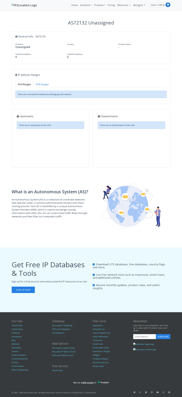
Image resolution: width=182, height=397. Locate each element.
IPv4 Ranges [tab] (24, 84)
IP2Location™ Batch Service (64, 351)
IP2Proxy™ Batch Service (62, 355)
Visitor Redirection (100, 336)
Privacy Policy (77, 392)
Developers (17, 336)
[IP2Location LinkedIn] (169, 392)
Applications (98, 325)
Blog (13, 340)
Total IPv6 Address (75, 54)
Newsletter (16, 347)
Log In (139, 5)
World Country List (100, 362)
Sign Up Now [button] (23, 289)
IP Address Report (100, 358)
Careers (15, 351)
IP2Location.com (30, 392)
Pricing (111, 5)
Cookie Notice (90, 392)
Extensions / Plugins (101, 351)
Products (99, 5)
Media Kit (16, 344)
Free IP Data (57, 370)
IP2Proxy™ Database (61, 329)
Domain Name (124, 44)
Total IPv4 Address (23, 54)
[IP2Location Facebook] (134, 392)
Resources (123, 5)
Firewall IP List (99, 329)
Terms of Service (62, 392)
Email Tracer (98, 344)
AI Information (18, 366)
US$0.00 (161, 5)
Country (70, 44)
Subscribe (163, 336)
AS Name (19, 44)
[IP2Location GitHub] (152, 392)
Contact (15, 362)
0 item (153, 5)
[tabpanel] (91, 94)
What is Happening (20, 370)
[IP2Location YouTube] (157, 392)
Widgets (96, 355)
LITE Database (58, 333)
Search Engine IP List (101, 333)
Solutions (85, 5)
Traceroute (97, 340)
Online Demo (17, 329)
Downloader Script (101, 347)
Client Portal (17, 325)
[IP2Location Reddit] (146, 392)
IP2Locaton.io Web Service (63, 348)
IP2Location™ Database (62, 325)
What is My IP (98, 366)
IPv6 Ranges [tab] (42, 84)
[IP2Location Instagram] (163, 392)
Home (74, 5)
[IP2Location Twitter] (140, 392)
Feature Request (19, 355)
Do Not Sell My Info (20, 358)
